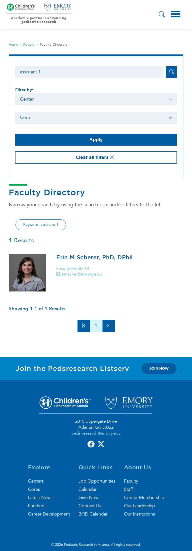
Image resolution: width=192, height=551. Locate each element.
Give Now (88, 498)
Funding (36, 506)
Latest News (40, 498)
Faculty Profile (70, 268)
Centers (36, 481)
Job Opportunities (97, 481)
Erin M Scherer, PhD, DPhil (94, 257)
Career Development (49, 514)
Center (27, 99)
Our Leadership (139, 506)
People (29, 44)
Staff (128, 489)
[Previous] (84, 326)
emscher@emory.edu (81, 274)
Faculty (131, 481)
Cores (34, 489)
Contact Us (89, 506)
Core (25, 117)
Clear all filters (93, 157)
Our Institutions (139, 514)
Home (13, 44)
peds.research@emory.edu (96, 433)
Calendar (87, 489)
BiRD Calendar (93, 514)
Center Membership (144, 498)
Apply (96, 140)
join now (159, 368)
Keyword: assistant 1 (40, 224)
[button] (162, 15)
